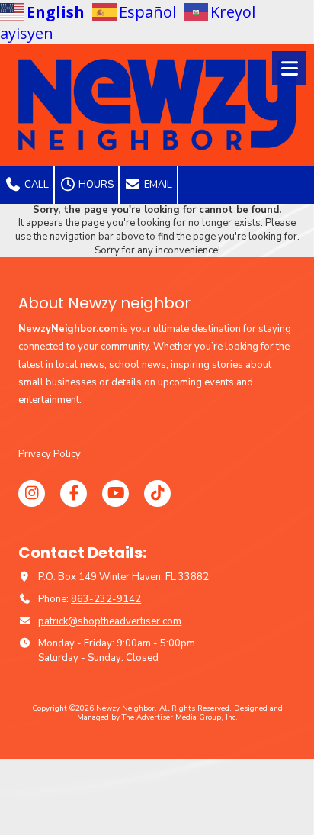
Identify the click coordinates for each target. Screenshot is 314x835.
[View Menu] (289, 68)
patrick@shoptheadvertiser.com (109, 621)
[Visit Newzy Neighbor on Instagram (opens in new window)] (31, 493)
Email (157, 185)
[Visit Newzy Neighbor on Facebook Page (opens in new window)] (73, 493)
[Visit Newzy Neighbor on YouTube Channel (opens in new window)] (115, 493)
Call (35, 185)
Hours (95, 185)
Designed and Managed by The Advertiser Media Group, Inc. (180, 713)
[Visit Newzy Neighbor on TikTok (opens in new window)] (157, 493)
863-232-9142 (106, 599)
